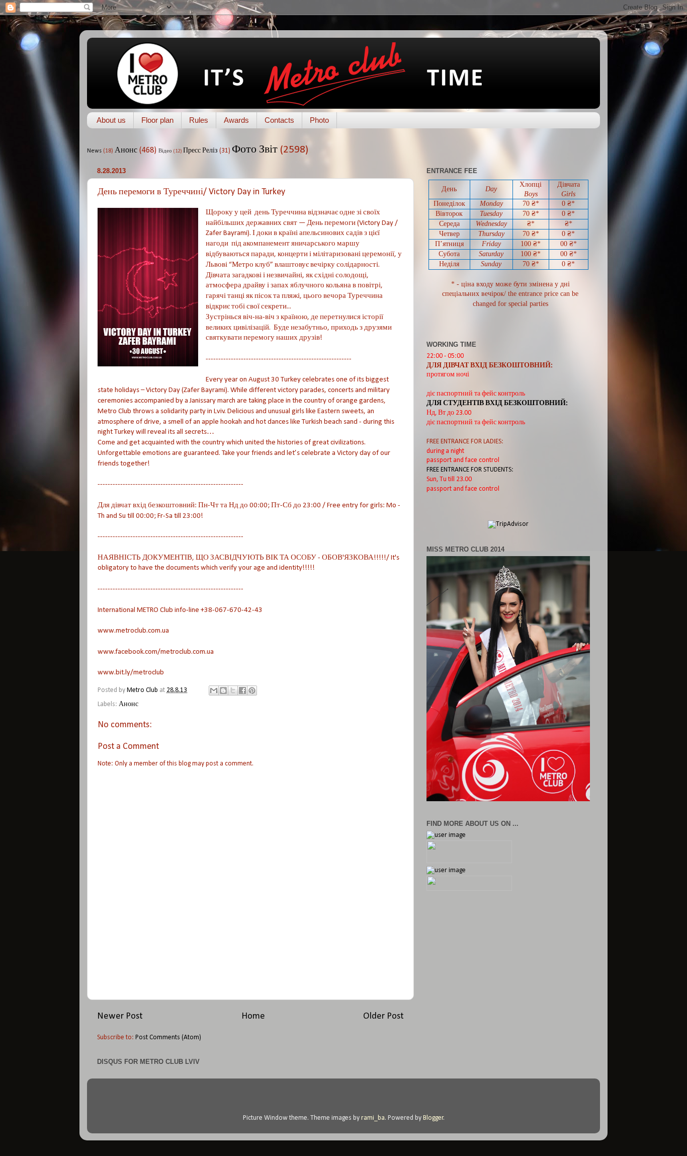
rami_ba (373, 1118)
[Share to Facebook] (242, 690)
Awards (236, 120)
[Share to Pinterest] (252, 690)
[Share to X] (233, 690)
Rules (198, 120)
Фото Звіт (255, 149)
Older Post (383, 1016)
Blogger (433, 1118)
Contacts (279, 120)
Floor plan (157, 120)
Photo (319, 120)
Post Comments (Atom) (168, 1037)
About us (111, 120)
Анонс (126, 150)
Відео (165, 151)
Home (253, 1016)
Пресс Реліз (200, 150)
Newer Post (120, 1016)
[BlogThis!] (223, 690)
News (94, 151)
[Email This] (214, 690)
